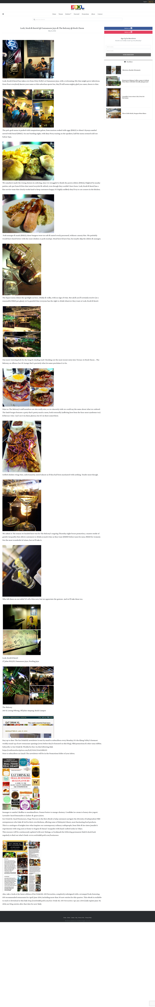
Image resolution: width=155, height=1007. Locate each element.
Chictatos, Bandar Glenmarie (131, 70)
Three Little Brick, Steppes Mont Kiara (134, 113)
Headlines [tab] (129, 62)
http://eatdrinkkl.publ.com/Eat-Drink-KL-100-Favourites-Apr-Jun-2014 (56, 900)
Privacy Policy (88, 917)
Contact (100, 14)
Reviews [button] (67, 14)
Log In (145, 1)
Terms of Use (81, 917)
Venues (61, 14)
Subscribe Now (128, 54)
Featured (76, 14)
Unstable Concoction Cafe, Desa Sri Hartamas (133, 97)
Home (54, 14)
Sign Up (151, 1)
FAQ (76, 917)
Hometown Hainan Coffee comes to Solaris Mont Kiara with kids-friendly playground (135, 81)
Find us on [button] (127, 28)
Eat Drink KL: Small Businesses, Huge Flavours (20, 819)
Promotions (85, 14)
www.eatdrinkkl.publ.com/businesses (44, 835)
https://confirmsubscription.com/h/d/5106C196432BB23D (24, 750)
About (93, 14)
